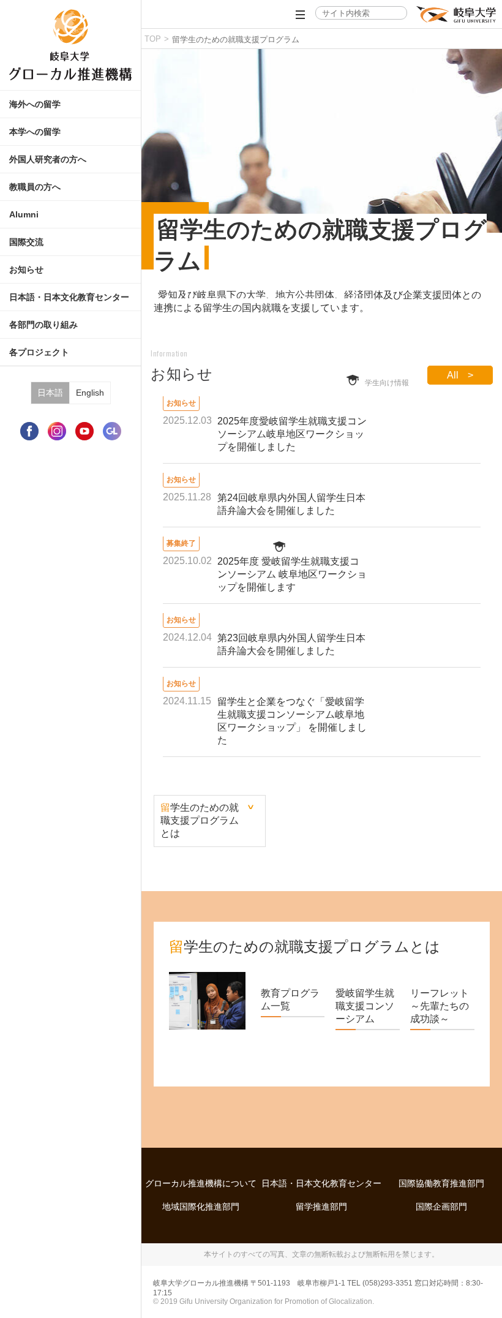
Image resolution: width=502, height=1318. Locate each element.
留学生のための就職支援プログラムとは (199, 820)
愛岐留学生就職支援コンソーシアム (364, 1006)
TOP (152, 38)
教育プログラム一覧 (290, 999)
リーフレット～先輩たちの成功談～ (439, 1006)
